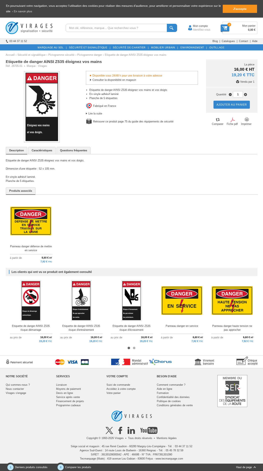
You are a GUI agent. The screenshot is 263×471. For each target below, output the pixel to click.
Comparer (217, 123)
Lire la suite (95, 113)
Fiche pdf (232, 123)
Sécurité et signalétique (31, 54)
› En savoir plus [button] (22, 11)
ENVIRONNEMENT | (193, 47)
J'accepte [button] (240, 8)
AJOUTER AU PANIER (232, 104)
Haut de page (244, 467)
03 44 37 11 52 (18, 41)
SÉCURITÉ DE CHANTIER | (130, 47)
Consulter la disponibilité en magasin (114, 79)
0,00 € (251, 29)
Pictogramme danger (89, 54)
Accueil (10, 54)
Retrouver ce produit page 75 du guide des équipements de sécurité (133, 121)
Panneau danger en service (182, 325)
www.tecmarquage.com (169, 458)
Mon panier (248, 25)
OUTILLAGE (216, 47)
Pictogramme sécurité (61, 54)
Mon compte (196, 25)
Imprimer (246, 123)
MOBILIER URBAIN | (164, 47)
